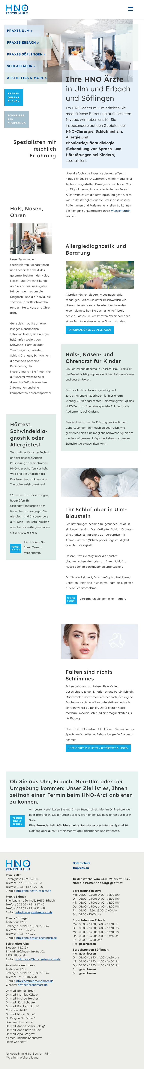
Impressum (81, 868)
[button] (130, 9)
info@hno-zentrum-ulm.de (33, 891)
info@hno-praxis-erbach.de (34, 912)
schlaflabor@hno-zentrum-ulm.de (38, 959)
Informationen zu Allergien (89, 329)
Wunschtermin (120, 210)
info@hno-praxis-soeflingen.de (36, 938)
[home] (17, 9)
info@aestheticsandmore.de (34, 981)
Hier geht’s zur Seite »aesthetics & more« (98, 748)
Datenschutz (81, 863)
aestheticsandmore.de (32, 985)
